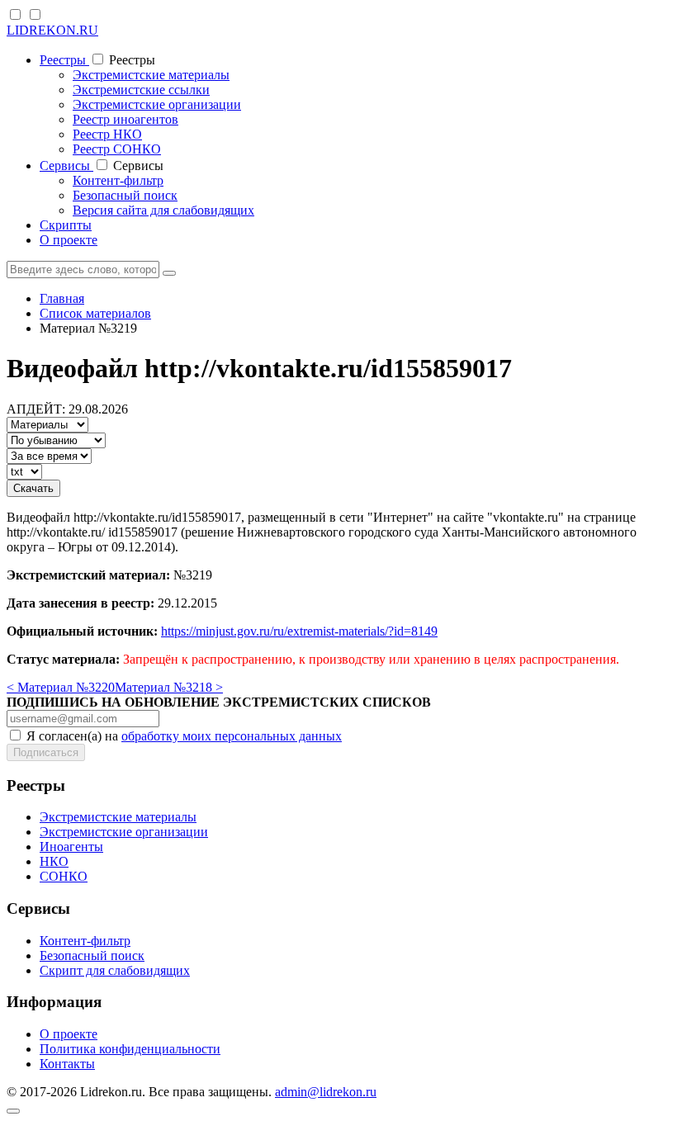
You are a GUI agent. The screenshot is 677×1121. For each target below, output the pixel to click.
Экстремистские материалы (151, 75)
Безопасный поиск (125, 195)
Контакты (67, 1064)
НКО (54, 861)
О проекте (68, 240)
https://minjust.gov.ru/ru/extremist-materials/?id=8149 (299, 631)
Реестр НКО (107, 134)
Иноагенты (71, 847)
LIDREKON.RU (52, 30)
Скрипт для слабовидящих (115, 970)
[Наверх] (13, 1111)
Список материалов (95, 313)
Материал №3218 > (169, 687)
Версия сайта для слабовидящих (163, 210)
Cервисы (66, 165)
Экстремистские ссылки (141, 90)
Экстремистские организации (157, 104)
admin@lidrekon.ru (325, 1092)
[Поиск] (169, 273)
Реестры (64, 60)
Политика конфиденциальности (130, 1049)
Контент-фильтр (118, 180)
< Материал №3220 (61, 687)
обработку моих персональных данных (231, 736)
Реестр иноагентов (125, 119)
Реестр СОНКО (117, 149)
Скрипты (66, 225)
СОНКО (64, 876)
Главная (62, 298)
